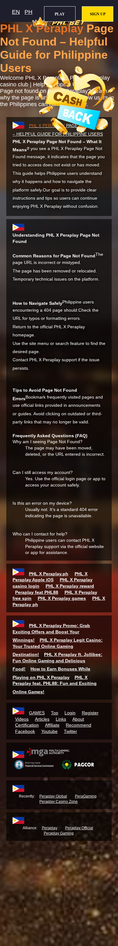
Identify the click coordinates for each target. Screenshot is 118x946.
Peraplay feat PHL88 (36, 592)
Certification (27, 725)
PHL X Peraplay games (62, 598)
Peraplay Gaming (59, 833)
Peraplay (49, 828)
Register (90, 712)
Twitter (70, 731)
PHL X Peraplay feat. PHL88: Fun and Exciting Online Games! (55, 684)
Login (70, 712)
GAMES (37, 712)
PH (28, 12)
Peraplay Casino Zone (58, 801)
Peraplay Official (79, 828)
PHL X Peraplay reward (70, 586)
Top (54, 712)
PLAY (60, 14)
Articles (42, 719)
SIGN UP (97, 14)
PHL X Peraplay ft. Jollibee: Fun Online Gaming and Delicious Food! (57, 661)
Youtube (49, 731)
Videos (22, 719)
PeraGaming (86, 796)
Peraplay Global (53, 796)
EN (16, 12)
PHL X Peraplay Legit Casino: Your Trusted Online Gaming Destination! (58, 647)
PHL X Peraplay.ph (48, 573)
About (78, 719)
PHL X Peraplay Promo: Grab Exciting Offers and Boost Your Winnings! (51, 632)
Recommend (78, 725)
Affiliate (52, 725)
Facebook (25, 731)
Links (61, 719)
